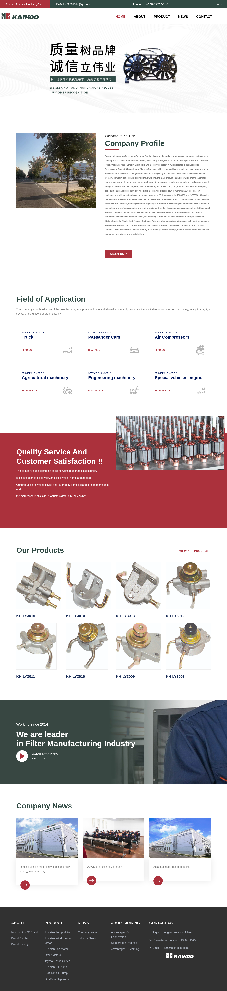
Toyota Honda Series (57, 960)
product (162, 16)
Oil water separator (57, 978)
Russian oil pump (56, 966)
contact (204, 16)
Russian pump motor (58, 931)
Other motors (53, 954)
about (139, 16)
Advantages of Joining (125, 948)
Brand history (19, 943)
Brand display (20, 937)
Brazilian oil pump (56, 972)
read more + (29, 350)
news (183, 16)
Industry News (87, 937)
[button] (12, 68)
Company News (87, 931)
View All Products (195, 550)
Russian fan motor (56, 948)
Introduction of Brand (24, 931)
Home (120, 16)
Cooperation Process (124, 942)
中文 (219, 4)
